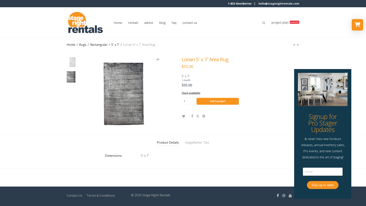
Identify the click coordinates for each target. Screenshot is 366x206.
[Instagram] (283, 195)
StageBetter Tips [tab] (197, 142)
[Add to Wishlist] (185, 116)
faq (174, 23)
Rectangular (99, 45)
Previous (88, 94)
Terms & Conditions (101, 195)
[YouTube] (290, 195)
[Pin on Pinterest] (204, 116)
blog (162, 23)
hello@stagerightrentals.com (278, 3)
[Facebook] (278, 195)
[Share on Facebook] (192, 116)
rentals (133, 23)
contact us (189, 23)
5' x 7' (115, 45)
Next (158, 94)
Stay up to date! (323, 185)
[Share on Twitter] (197, 116)
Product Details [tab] (168, 142)
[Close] (346, 74)
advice (148, 23)
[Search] (263, 22)
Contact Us (74, 195)
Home (71, 45)
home (118, 23)
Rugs (82, 45)
